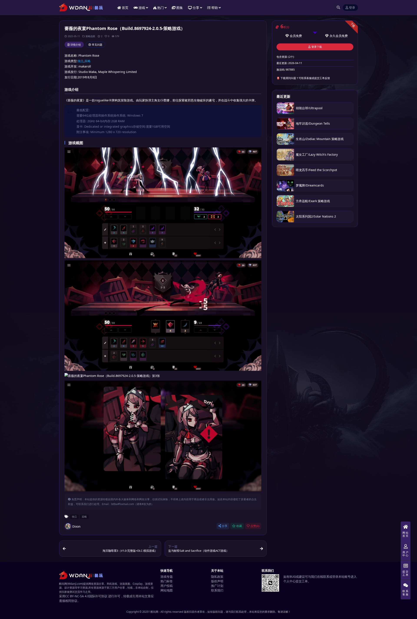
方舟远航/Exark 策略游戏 (313, 201)
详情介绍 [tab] (75, 44)
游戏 (142, 7)
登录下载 (316, 46)
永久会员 (335, 36)
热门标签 (167, 581)
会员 (293, 36)
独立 (81, 61)
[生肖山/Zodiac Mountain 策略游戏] (285, 139)
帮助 (214, 7)
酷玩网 (154, 612)
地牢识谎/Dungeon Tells (313, 123)
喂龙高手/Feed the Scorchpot (316, 170)
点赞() (254, 526)
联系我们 (217, 590)
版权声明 (217, 581)
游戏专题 (167, 576)
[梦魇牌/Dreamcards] (285, 185)
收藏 (239, 526)
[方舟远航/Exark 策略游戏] (285, 201)
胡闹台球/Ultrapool (309, 108)
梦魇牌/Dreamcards (310, 185)
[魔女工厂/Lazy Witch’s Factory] (285, 154)
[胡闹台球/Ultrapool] (285, 108)
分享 (224, 526)
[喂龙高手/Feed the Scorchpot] (285, 170)
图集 (179, 7)
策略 (87, 61)
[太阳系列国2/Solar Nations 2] (285, 216)
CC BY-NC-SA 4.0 (77, 596)
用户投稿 (167, 586)
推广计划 (217, 586)
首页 (125, 7)
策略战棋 (90, 36)
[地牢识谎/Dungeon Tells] (285, 123)
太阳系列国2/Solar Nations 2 (316, 216)
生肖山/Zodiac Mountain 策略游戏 (320, 139)
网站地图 (167, 590)
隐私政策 (217, 576)
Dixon (76, 526)
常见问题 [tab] (97, 44)
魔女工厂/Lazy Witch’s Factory (317, 154)
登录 (352, 7)
